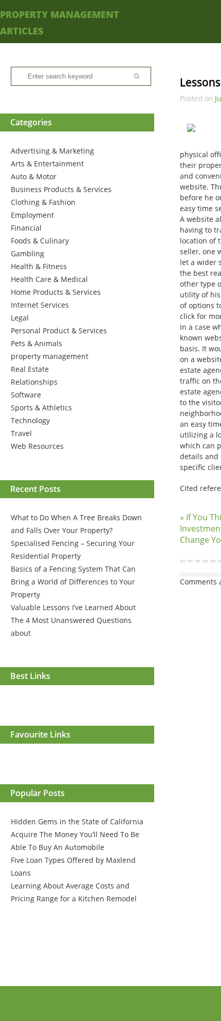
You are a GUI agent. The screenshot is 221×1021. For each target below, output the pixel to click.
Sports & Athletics (41, 407)
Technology (30, 420)
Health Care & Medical (49, 279)
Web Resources (37, 446)
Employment (32, 215)
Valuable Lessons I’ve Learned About (73, 607)
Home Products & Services (56, 292)
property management (49, 356)
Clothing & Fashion (43, 202)
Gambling (27, 253)
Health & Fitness (39, 266)
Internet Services (40, 305)
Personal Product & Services (59, 330)
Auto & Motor (34, 176)
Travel (21, 433)
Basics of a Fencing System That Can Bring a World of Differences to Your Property (73, 581)
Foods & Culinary (40, 240)
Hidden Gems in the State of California (77, 821)
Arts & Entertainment (47, 163)
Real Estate (30, 369)
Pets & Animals (36, 343)
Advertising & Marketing (52, 151)
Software (26, 395)
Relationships (34, 382)
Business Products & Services (61, 189)
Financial (26, 228)
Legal (20, 318)
